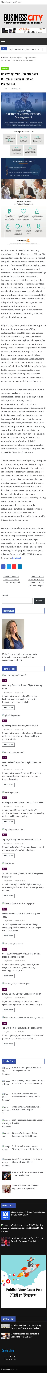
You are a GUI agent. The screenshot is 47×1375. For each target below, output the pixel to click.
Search (5, 595)
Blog (4, 681)
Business (5, 68)
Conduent (16, 558)
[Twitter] (9, 566)
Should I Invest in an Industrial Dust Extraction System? (11, 580)
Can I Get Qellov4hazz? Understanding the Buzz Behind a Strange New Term (21, 955)
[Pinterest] (14, 566)
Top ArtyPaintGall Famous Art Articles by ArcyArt (22, 1027)
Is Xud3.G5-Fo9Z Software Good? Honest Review (21, 993)
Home (4, 57)
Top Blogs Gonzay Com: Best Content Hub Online (21, 839)
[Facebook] (3, 566)
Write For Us (11, 1359)
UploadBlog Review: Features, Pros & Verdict (20, 725)
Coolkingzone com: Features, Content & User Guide (22, 802)
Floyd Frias (8, 692)
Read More (8, 707)
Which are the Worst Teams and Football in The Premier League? (36, 581)
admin (5, 88)
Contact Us (10, 1356)
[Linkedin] (20, 566)
